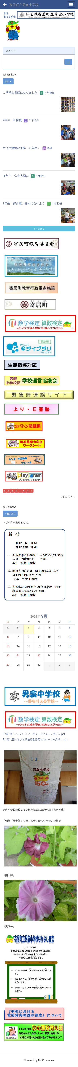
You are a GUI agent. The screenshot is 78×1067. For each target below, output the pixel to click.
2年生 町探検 (12, 120)
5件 (7, 81)
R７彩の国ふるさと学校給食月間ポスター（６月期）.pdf (35, 739)
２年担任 (34, 120)
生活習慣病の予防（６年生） (21, 148)
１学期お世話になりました (20, 92)
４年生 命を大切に (16, 175)
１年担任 (57, 203)
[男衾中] (40, 695)
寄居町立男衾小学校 (24, 4)
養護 (49, 148)
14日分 (9, 513)
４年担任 (49, 92)
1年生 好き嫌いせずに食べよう (24, 203)
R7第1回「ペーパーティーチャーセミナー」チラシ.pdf (34, 734)
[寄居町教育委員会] (31, 243)
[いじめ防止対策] (22, 364)
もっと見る (38, 228)
